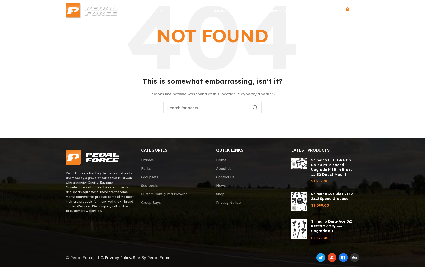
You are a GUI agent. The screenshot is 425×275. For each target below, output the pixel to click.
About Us (223, 168)
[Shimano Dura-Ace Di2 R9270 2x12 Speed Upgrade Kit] (299, 229)
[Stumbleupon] (332, 257)
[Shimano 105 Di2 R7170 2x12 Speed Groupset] (299, 201)
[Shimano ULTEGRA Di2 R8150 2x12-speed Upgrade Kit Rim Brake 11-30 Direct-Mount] (299, 171)
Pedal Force (158, 257)
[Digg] (354, 257)
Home (221, 160)
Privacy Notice (228, 202)
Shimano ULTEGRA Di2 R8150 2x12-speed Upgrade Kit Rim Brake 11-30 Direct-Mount (332, 167)
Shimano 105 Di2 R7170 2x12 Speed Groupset (332, 196)
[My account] (335, 11)
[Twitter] (320, 257)
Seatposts (149, 185)
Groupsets (149, 177)
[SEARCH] (255, 107)
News (221, 185)
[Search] (325, 11)
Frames (147, 160)
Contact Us (225, 177)
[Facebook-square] (343, 257)
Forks (146, 168)
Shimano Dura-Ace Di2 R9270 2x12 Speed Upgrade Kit (331, 226)
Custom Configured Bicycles (164, 194)
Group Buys (151, 202)
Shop (220, 194)
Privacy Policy (118, 257)
